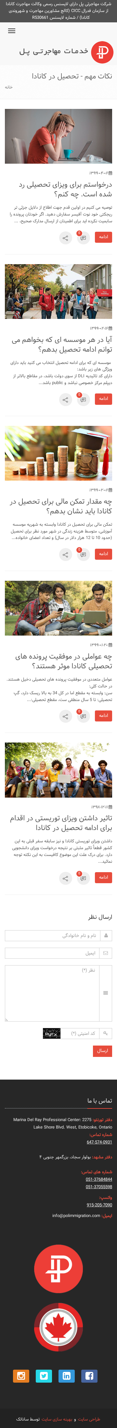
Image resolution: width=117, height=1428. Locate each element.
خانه (9, 87)
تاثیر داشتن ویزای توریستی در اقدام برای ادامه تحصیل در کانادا (61, 823)
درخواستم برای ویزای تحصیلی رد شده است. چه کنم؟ (65, 190)
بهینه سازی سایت (57, 1419)
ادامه (103, 237)
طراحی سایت (89, 1419)
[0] (83, 239)
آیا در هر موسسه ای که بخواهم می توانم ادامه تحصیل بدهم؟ (62, 345)
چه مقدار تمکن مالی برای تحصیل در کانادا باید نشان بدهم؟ (61, 507)
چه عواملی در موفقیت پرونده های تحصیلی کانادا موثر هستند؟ (63, 662)
